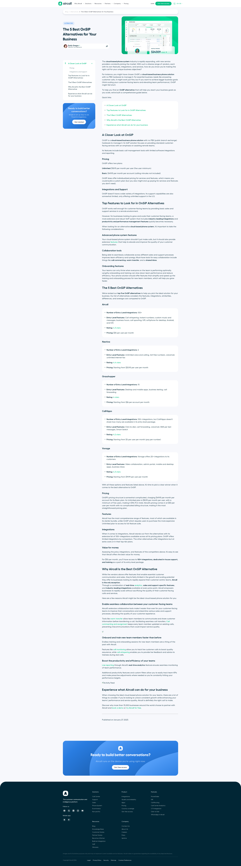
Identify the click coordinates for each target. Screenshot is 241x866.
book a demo (117, 708)
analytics (138, 585)
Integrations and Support (78, 72)
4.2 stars (117, 435)
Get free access (163, 3)
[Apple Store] (64, 819)
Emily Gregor (73, 45)
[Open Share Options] (107, 46)
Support (95, 799)
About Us (125, 829)
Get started (79, 122)
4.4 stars (117, 363)
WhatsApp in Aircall (157, 814)
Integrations (126, 796)
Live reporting (108, 665)
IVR (152, 799)
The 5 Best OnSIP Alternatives (80, 82)
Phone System (97, 805)
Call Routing (155, 802)
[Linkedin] (73, 810)
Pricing (126, 3)
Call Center (96, 796)
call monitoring (119, 649)
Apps (123, 802)
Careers (124, 832)
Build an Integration (99, 841)
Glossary (95, 847)
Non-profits (96, 811)
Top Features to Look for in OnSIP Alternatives (78, 77)
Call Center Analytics (158, 805)
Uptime (124, 838)
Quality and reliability (129, 799)
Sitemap (113, 860)
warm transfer (116, 619)
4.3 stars (117, 328)
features (114, 242)
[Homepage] (65, 3)
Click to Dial (155, 811)
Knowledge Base (98, 829)
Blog (66, 12)
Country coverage (128, 808)
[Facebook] (64, 810)
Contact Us (126, 826)
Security (106, 860)
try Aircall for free (133, 708)
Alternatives (74, 12)
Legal (89, 860)
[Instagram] (77, 810)
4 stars (116, 397)
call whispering (123, 652)
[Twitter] (68, 810)
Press (123, 835)
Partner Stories (97, 835)
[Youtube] (82, 810)
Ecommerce (96, 808)
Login (152, 3)
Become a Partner (98, 838)
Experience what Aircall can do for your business (80, 95)
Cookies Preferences (124, 860)
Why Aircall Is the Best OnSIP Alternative (79, 88)
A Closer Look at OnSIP (77, 63)
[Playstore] (68, 819)
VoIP (93, 844)
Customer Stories (98, 832)
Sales (94, 802)
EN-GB (179, 3)
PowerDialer (155, 796)
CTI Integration (156, 808)
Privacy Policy (97, 860)
